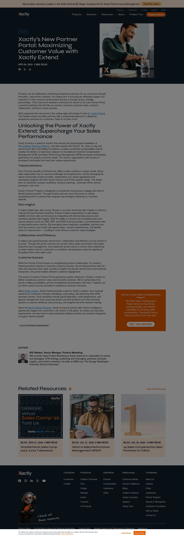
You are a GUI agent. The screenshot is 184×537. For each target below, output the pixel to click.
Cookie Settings (126, 533)
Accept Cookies (139, 533)
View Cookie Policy (67, 534)
